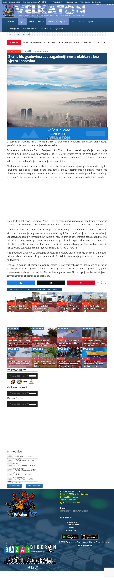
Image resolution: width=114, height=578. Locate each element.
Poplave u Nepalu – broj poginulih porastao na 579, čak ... (19, 343)
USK (73, 21)
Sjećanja (59, 28)
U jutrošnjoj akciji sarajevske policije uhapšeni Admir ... (42, 308)
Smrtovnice (46, 28)
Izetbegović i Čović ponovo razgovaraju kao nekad (19, 308)
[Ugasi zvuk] (28, 375)
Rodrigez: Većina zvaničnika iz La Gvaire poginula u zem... (93, 363)
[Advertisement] (57, 199)
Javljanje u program (71, 2)
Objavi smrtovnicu (34, 486)
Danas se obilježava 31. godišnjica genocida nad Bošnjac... (44, 363)
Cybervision (88, 545)
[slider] (32, 375)
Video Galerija (85, 2)
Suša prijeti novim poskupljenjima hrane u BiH (94, 308)
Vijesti (22, 21)
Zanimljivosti (13, 28)
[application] (22, 376)
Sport (90, 21)
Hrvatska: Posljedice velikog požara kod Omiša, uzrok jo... (43, 343)
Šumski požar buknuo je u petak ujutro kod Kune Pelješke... (69, 343)
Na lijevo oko (96, 2)
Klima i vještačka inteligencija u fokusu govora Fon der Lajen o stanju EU (54, 42)
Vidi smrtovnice (14, 486)
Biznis (81, 21)
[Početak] (10, 375)
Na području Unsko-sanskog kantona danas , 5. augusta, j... (94, 343)
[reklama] (57, 133)
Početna (12, 21)
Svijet (31, 21)
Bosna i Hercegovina (57, 21)
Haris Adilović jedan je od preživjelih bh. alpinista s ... (19, 363)
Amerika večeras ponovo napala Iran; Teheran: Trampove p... (69, 363)
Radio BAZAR (57, 2)
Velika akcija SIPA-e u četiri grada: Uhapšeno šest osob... (69, 308)
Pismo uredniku (30, 28)
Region (41, 21)
